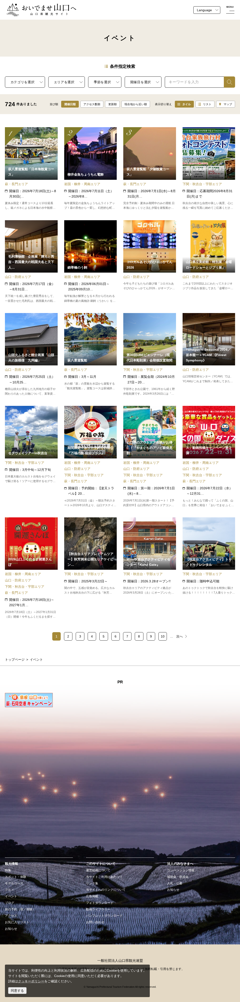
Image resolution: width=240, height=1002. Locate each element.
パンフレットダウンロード (104, 915)
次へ (179, 636)
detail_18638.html (31, 168)
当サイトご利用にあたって (104, 877)
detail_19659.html (90, 457)
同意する (17, 990)
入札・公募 (174, 883)
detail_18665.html (209, 568)
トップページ (15, 659)
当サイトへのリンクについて (106, 889)
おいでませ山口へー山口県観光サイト (34, 6)
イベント (11, 896)
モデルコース (14, 883)
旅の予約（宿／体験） (20, 909)
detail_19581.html (149, 568)
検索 (227, 82)
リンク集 (92, 883)
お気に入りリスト (17, 922)
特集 (8, 870)
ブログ (9, 903)
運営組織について (98, 870)
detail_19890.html (209, 261)
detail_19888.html (209, 354)
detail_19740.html (209, 457)
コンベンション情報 (181, 870)
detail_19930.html (209, 168)
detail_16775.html (90, 354)
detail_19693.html (149, 261)
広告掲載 (92, 896)
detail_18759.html (31, 261)
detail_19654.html (149, 457)
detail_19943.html (31, 354)
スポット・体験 (15, 877)
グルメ (9, 889)
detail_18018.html (90, 261)
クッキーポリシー (31, 981)
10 (163, 636)
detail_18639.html (149, 168)
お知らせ (11, 928)
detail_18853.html (31, 568)
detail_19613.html (90, 168)
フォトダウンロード (99, 903)
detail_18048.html (149, 354)
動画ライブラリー (98, 909)
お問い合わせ (95, 922)
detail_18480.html (31, 457)
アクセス (11, 915)
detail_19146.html (90, 568)
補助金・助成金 (177, 877)
